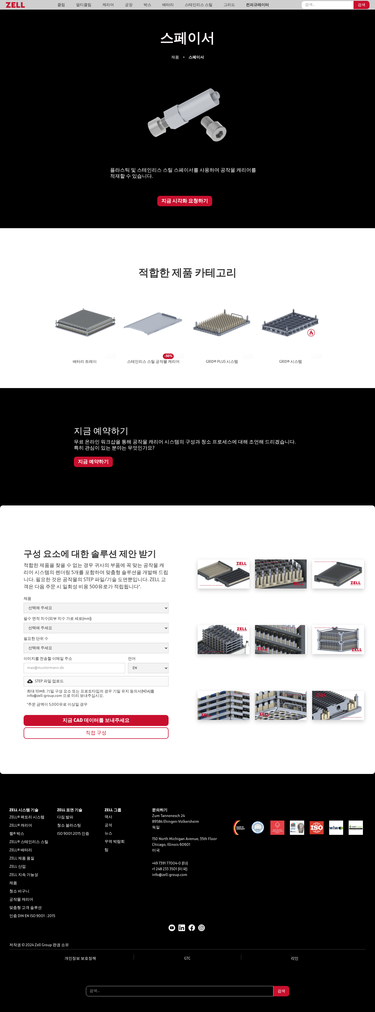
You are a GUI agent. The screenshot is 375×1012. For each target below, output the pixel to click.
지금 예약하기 (93, 461)
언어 (132, 659)
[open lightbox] (187, 120)
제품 (175, 57)
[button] (96, 681)
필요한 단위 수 (36, 639)
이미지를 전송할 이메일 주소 (48, 659)
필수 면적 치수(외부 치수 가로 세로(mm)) (57, 619)
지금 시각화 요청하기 (184, 201)
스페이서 (196, 57)
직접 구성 (96, 733)
